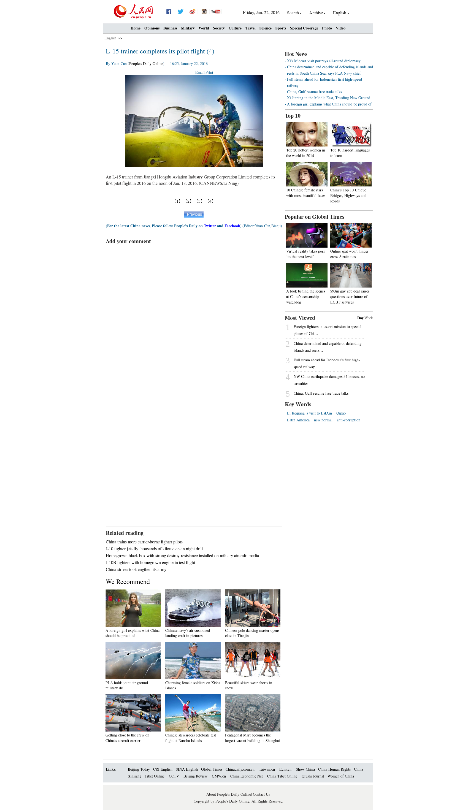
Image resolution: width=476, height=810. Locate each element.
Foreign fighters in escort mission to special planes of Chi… (327, 330)
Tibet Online (154, 776)
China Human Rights (334, 769)
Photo (327, 28)
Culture (235, 28)
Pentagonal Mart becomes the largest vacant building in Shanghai (252, 737)
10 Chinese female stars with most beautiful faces (305, 192)
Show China (305, 769)
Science (265, 28)
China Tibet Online (282, 776)
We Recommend (128, 581)
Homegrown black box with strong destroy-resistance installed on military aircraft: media (182, 555)
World (204, 28)
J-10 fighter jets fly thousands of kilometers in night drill (154, 548)
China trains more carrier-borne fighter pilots (144, 541)
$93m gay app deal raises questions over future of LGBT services (349, 296)
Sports (280, 28)
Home (135, 28)
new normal (323, 419)
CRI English (162, 769)
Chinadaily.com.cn (240, 769)
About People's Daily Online (228, 794)
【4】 (210, 201)
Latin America (298, 419)
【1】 (177, 201)
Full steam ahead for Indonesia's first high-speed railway (327, 363)
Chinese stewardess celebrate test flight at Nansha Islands (190, 737)
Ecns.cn (285, 769)
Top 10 (293, 116)
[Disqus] (194, 314)
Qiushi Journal (313, 776)
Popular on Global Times (314, 217)
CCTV (174, 776)
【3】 (199, 201)
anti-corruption (348, 419)
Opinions (151, 28)
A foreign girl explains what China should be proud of (132, 633)
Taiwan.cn (267, 769)
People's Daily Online (146, 63)
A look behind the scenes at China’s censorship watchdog (305, 296)
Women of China (341, 776)
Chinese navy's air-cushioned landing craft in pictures (187, 633)
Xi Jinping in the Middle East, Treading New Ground (328, 97)
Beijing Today (139, 769)
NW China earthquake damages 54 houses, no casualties (329, 380)
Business (170, 28)
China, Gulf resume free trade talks (314, 91)
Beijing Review (195, 776)
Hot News (296, 54)
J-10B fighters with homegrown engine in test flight (150, 562)
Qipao (341, 413)
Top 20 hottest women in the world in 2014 (305, 152)
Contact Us (261, 794)
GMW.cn (219, 776)
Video (340, 28)
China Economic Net (246, 776)
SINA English (187, 769)
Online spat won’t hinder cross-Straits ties (349, 253)
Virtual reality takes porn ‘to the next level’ (305, 253)
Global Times (211, 769)
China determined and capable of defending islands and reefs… (327, 347)
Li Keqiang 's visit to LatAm (309, 413)
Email (200, 72)
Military (188, 28)
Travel (250, 28)
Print (209, 72)
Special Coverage (304, 28)
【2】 (188, 201)
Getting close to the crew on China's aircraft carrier (127, 737)
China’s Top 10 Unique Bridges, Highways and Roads (348, 195)
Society (219, 28)
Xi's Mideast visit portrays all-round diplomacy (324, 60)
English (110, 37)
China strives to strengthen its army (136, 569)
